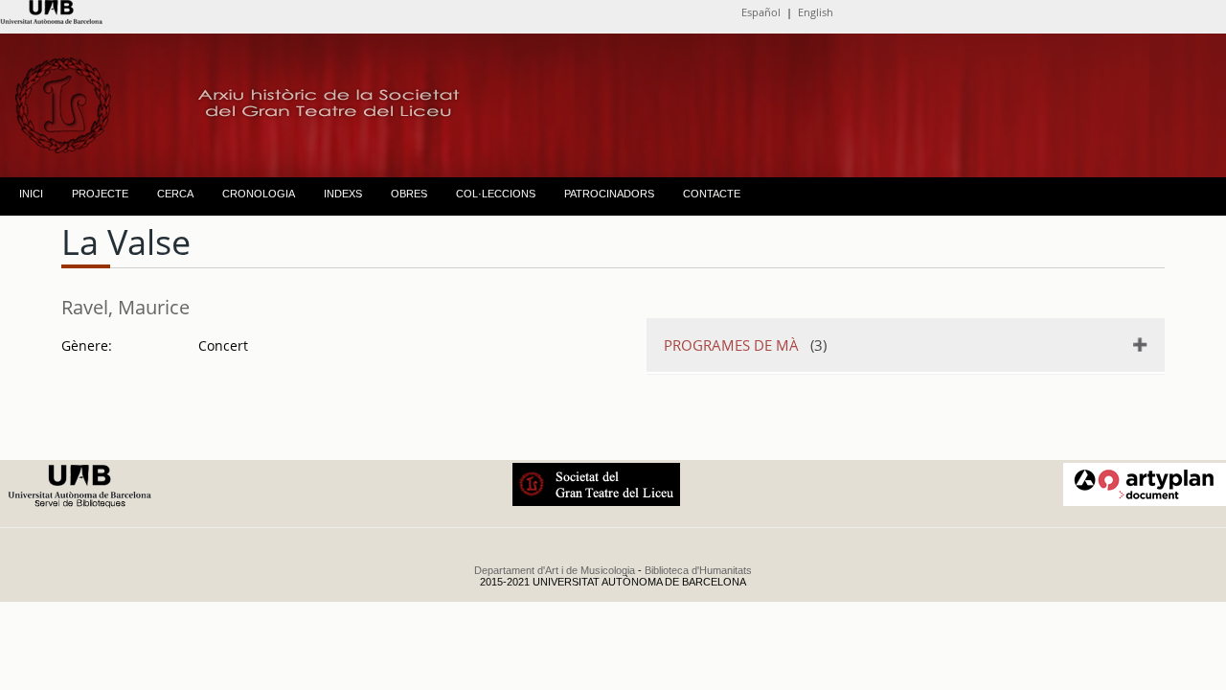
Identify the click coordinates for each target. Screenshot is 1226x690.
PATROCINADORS (609, 193)
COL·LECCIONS (495, 193)
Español (761, 12)
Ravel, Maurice (125, 307)
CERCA (175, 193)
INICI (31, 193)
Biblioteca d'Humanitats (698, 570)
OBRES (409, 193)
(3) (745, 345)
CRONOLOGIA (258, 193)
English (815, 12)
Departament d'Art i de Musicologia (554, 570)
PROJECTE (100, 193)
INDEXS (343, 193)
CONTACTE (711, 193)
